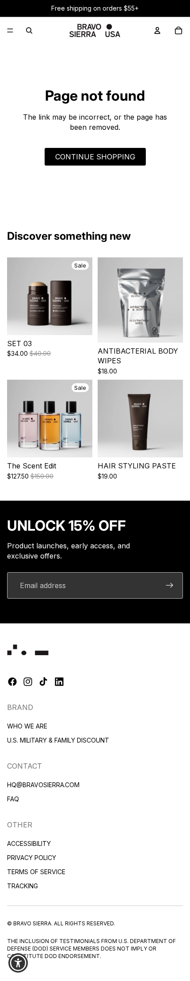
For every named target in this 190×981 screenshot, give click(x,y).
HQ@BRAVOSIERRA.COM (43, 784)
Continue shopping (95, 156)
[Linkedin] (59, 681)
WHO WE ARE (27, 726)
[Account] (157, 30)
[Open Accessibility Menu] (18, 963)
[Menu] (10, 30)
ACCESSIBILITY (29, 843)
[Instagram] (28, 681)
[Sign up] (169, 585)
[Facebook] (12, 681)
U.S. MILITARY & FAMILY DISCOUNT (58, 740)
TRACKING (22, 885)
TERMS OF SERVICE (36, 871)
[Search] (29, 30)
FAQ (13, 798)
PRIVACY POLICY (31, 857)
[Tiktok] (43, 681)
